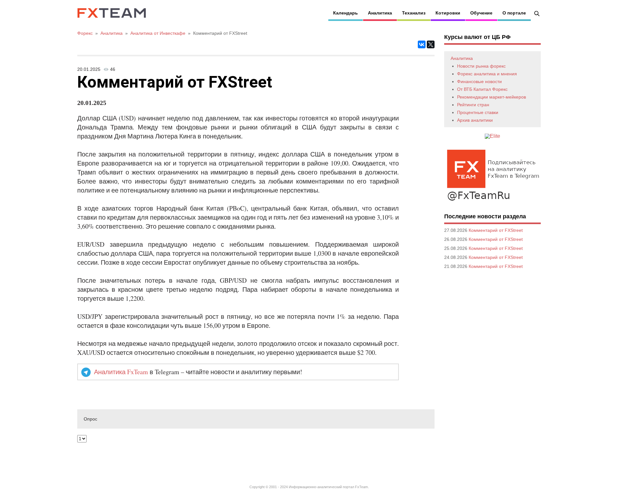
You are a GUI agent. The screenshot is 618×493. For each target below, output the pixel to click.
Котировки (447, 12)
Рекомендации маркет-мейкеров (491, 97)
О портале (514, 12)
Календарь (345, 12)
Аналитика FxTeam (121, 371)
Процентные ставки (477, 112)
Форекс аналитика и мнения (487, 73)
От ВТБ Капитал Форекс (482, 89)
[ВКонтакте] (422, 44)
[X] (431, 44)
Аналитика (380, 12)
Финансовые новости (479, 81)
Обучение (481, 12)
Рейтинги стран (473, 104)
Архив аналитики (475, 120)
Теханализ (414, 12)
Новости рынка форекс (481, 66)
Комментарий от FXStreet (496, 230)
